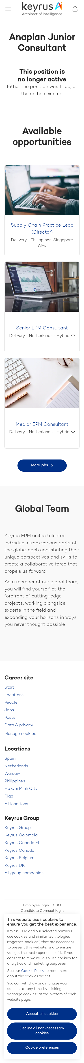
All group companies (24, 873)
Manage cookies (20, 734)
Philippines (14, 781)
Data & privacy (18, 725)
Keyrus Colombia (21, 835)
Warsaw (12, 774)
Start (9, 687)
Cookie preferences (42, 1048)
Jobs (9, 710)
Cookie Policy (32, 971)
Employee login (36, 906)
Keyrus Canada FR (22, 843)
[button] (75, 9)
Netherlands (16, 766)
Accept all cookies (42, 1014)
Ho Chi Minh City (21, 789)
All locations (16, 804)
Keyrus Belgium (19, 858)
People (10, 702)
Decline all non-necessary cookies (42, 1031)
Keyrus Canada (19, 851)
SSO (57, 906)
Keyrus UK (14, 866)
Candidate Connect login (42, 911)
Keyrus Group (17, 828)
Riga (8, 796)
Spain (9, 759)
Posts (9, 718)
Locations (14, 695)
